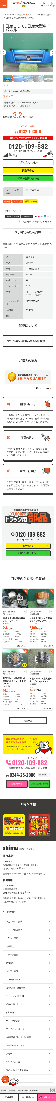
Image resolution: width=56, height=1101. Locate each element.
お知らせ (10, 1012)
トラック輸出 (12, 954)
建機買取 (10, 962)
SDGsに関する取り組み (17, 1070)
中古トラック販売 (14, 921)
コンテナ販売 (12, 970)
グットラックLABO (15, 995)
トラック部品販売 (14, 929)
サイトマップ (12, 1078)
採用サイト (11, 1053)
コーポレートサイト (15, 1045)
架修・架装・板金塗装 (15, 987)
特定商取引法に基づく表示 (18, 1037)
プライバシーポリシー (16, 1028)
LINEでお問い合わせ (28, 178)
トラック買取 (12, 937)
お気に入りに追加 (28, 162)
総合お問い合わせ (14, 1003)
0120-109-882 (30, 534)
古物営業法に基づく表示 (14, 902)
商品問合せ (28, 170)
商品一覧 (28, 720)
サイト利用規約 (13, 1020)
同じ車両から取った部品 (28, 232)
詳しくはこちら (42, 388)
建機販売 (10, 946)
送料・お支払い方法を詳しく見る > (35, 221)
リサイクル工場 (13, 1061)
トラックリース (13, 979)
